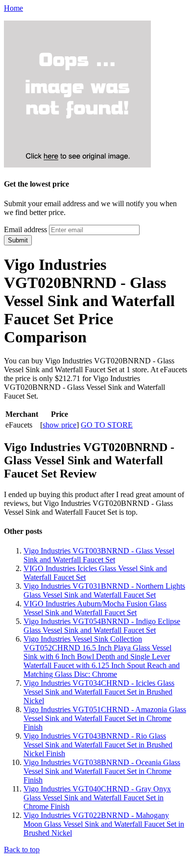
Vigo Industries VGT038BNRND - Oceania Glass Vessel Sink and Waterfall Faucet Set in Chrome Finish (102, 771)
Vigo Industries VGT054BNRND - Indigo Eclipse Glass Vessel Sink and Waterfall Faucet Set (102, 625)
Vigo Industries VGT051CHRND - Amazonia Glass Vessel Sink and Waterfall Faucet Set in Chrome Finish (105, 718)
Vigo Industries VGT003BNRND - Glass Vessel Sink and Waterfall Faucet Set (99, 555)
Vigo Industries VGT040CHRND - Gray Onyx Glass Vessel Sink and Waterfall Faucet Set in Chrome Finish (97, 798)
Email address (25, 229)
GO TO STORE (107, 425)
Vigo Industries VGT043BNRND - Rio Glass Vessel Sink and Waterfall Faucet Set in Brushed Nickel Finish (98, 745)
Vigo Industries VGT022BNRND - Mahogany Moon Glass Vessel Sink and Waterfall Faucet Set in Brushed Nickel (104, 824)
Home (13, 8)
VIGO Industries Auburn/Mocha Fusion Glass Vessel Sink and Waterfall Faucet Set (95, 608)
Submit (18, 240)
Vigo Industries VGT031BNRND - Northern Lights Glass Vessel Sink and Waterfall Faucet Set (104, 590)
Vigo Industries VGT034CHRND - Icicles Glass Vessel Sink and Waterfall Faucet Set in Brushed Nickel (99, 692)
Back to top (22, 849)
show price (59, 425)
